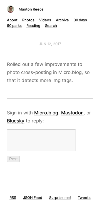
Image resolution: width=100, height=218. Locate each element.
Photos (28, 20)
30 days (80, 20)
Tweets (84, 197)
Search (51, 25)
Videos (45, 20)
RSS (12, 197)
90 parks (14, 25)
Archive (62, 20)
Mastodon (72, 113)
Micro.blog (46, 113)
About (12, 20)
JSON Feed (32, 197)
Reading (33, 25)
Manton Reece (31, 9)
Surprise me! (60, 197)
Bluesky (15, 121)
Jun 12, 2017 (50, 44)
